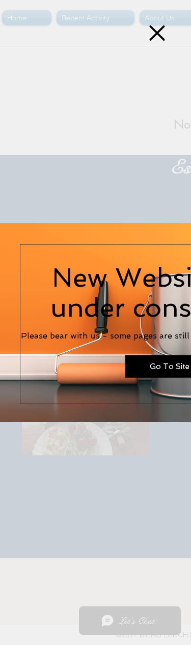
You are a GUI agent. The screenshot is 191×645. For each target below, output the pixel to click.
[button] (157, 33)
